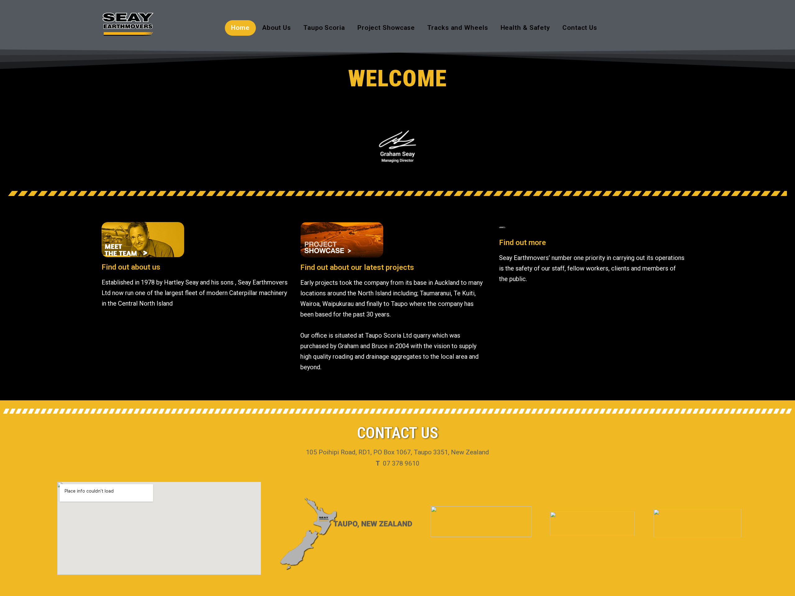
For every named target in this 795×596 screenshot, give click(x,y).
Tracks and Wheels (457, 27)
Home (240, 27)
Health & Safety (525, 27)
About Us (276, 27)
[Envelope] (699, 27)
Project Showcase (386, 27)
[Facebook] (682, 27)
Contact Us (579, 27)
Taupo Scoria (324, 27)
